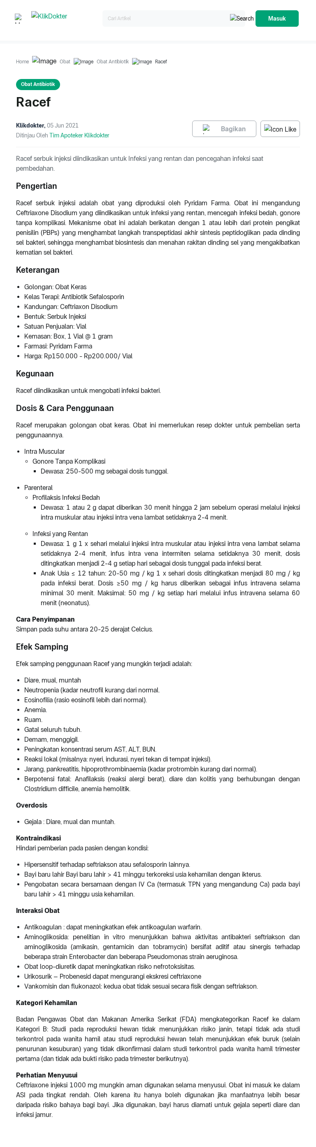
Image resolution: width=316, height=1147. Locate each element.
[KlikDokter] (65, 18)
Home (22, 62)
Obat (65, 62)
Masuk (277, 18)
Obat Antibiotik (113, 62)
